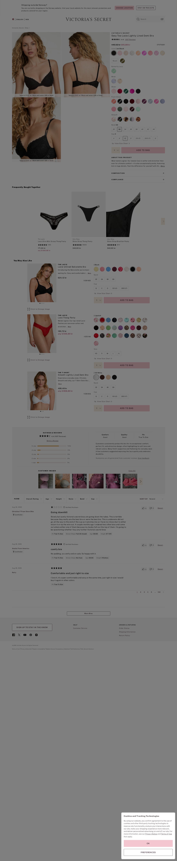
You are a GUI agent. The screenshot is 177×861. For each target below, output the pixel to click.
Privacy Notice (151, 834)
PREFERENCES (148, 852)
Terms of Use (166, 834)
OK (148, 843)
